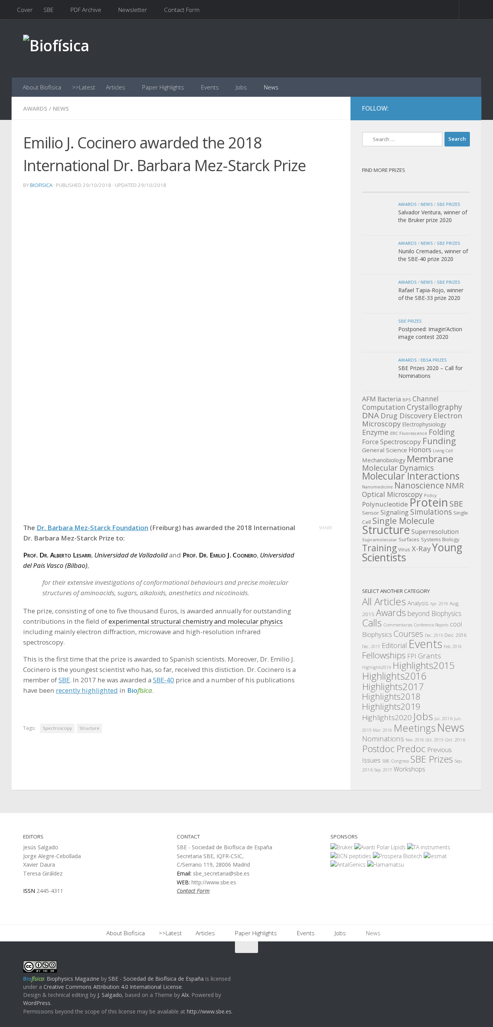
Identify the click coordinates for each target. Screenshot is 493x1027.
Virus (404, 549)
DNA (370, 415)
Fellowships (384, 655)
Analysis (418, 603)
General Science (384, 450)
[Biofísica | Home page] (56, 48)
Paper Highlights (163, 87)
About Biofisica (42, 87)
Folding (441, 432)
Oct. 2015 (434, 739)
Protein (428, 502)
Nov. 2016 (415, 739)
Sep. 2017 (383, 770)
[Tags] (443, 185)
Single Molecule (403, 520)
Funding (439, 441)
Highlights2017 (393, 686)
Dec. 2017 (371, 646)
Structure (89, 728)
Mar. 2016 (382, 730)
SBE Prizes (448, 204)
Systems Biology (440, 539)
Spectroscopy (57, 728)
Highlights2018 (391, 696)
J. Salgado (109, 994)
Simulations (431, 512)
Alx (185, 994)
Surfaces (409, 539)
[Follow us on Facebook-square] (436, 108)
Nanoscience (419, 485)
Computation (383, 407)
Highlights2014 (376, 667)
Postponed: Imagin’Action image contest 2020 (430, 332)
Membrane (430, 458)
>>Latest (83, 87)
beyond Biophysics (434, 613)
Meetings (415, 728)
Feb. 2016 (453, 646)
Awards (35, 108)
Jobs (241, 87)
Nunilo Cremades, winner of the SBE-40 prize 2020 (433, 255)
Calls (372, 622)
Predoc (411, 748)
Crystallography (434, 407)
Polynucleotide (385, 504)
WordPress (36, 1003)
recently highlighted (87, 690)
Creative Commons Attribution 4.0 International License (113, 986)
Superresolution (435, 531)
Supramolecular (379, 539)
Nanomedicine (377, 487)
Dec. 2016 (455, 635)
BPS (406, 399)
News (271, 87)
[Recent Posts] (389, 185)
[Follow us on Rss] (464, 108)
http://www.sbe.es (209, 1011)
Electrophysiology (424, 424)
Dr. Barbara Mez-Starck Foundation (92, 527)
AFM (369, 398)
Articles (115, 87)
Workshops (409, 769)
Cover (25, 9)
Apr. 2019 (439, 603)
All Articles (384, 601)
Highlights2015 (423, 665)
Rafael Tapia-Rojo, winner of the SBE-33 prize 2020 (430, 293)
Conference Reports (431, 625)
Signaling (395, 512)
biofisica (41, 185)
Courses (408, 633)
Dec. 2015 (434, 635)
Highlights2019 (391, 706)
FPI (411, 656)
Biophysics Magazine (73, 978)
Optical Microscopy (392, 494)
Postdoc (378, 748)
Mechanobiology (383, 460)
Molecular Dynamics (398, 468)
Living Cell (443, 450)
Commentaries (398, 624)
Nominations (383, 738)
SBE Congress (395, 761)
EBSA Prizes (434, 360)
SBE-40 (163, 679)
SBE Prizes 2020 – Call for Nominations (430, 371)
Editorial (394, 645)
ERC (394, 433)
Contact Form (182, 9)
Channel (426, 398)
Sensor (370, 512)
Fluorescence (413, 433)
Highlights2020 (387, 717)
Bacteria (389, 399)
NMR (455, 485)
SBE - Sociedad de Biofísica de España (156, 978)
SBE (49, 9)
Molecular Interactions (410, 476)
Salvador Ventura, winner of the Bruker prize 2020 (432, 216)
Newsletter (132, 9)
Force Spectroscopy (391, 441)
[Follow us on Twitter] (450, 108)
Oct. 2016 (455, 739)
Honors (420, 449)
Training (379, 548)
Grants (429, 656)
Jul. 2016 (443, 718)
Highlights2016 (394, 675)
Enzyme (375, 432)
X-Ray (421, 548)
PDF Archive (85, 9)
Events (210, 87)
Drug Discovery (406, 415)
